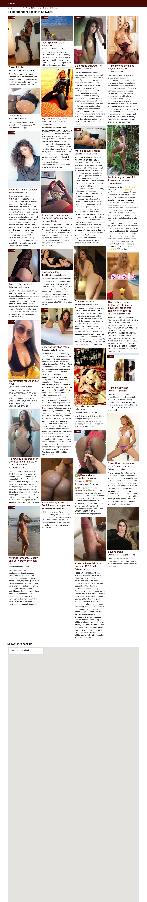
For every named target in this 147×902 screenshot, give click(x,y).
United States (31, 8)
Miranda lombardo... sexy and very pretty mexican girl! (23, 560)
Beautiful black (17, 67)
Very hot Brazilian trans (55, 346)
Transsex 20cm (50, 272)
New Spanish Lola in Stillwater (53, 44)
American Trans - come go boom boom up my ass (57, 216)
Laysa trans (15, 115)
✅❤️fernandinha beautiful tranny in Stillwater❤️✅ (85, 478)
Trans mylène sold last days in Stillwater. (121, 67)
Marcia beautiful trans (87, 150)
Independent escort (16, 8)
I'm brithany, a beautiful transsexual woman (121, 179)
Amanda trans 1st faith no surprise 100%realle (90, 565)
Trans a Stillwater (118, 387)
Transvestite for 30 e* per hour (24, 382)
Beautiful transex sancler (23, 189)
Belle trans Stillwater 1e (88, 65)
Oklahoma (44, 8)
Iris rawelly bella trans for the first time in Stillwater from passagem (23, 461)
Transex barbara (84, 301)
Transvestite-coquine (21, 284)
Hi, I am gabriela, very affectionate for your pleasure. (54, 121)
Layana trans (115, 551)
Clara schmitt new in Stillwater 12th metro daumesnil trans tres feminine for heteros (120, 306)
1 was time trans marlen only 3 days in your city (121, 465)
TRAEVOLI (12, 3)
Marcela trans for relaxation (85, 408)
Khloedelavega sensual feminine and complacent (56, 504)
